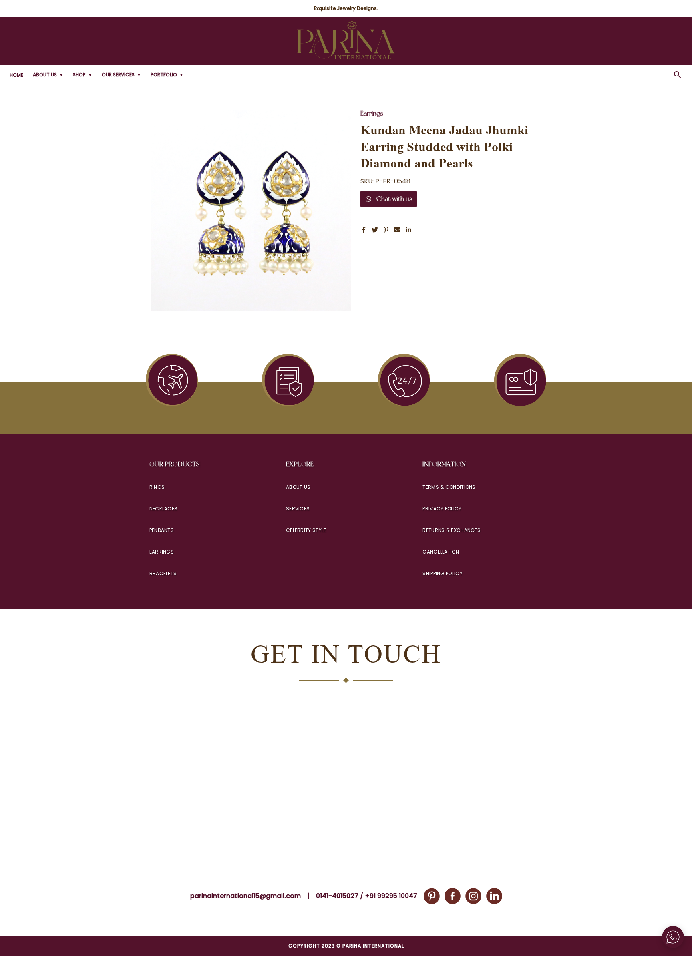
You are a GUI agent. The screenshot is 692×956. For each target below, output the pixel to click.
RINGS (157, 487)
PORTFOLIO (167, 74)
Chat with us (394, 199)
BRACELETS (163, 573)
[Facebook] (453, 896)
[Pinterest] (432, 896)
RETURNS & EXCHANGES (451, 530)
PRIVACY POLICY (441, 508)
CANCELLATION (440, 551)
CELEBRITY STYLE (306, 530)
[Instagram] (473, 896)
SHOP (82, 74)
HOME (16, 75)
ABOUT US (48, 74)
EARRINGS (161, 551)
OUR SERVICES (121, 74)
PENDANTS (161, 530)
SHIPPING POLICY (442, 573)
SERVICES (298, 508)
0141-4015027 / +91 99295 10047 (366, 895)
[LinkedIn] (494, 896)
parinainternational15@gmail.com (245, 895)
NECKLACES (163, 508)
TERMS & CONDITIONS (448, 487)
